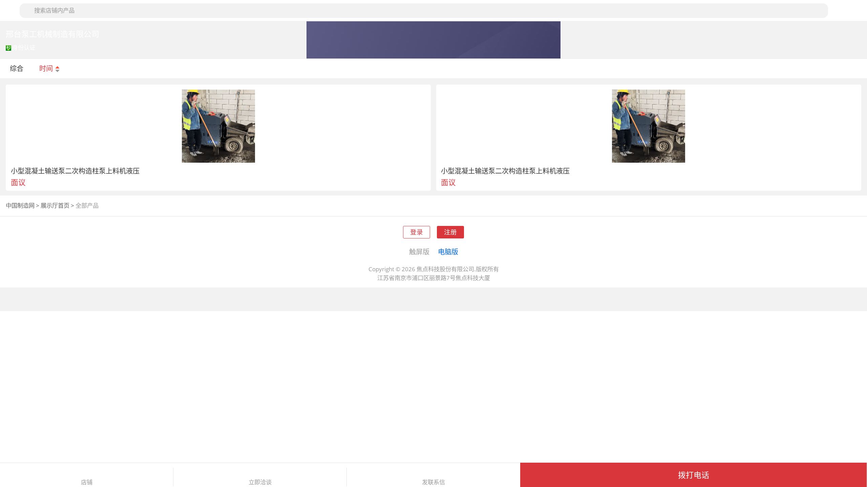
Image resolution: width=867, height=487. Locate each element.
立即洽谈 (260, 482)
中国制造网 (20, 205)
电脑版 (448, 251)
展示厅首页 (55, 205)
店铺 (86, 482)
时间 (47, 68)
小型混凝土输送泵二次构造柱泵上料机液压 (75, 170)
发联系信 (433, 482)
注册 (450, 232)
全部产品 (87, 205)
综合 (16, 68)
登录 (416, 232)
